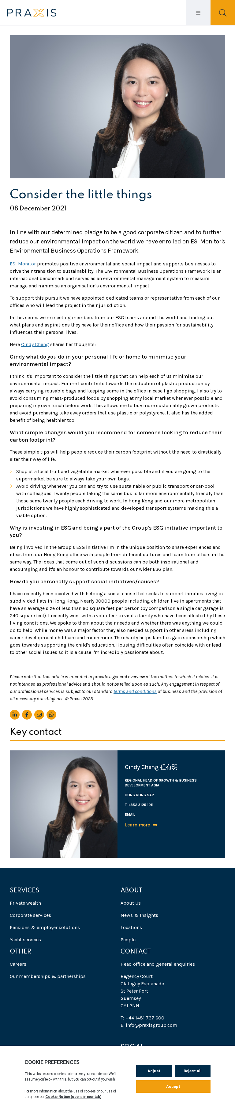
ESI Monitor (23, 264)
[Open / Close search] (223, 12)
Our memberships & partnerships (48, 976)
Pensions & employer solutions (45, 927)
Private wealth (25, 903)
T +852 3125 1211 (139, 805)
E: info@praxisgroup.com (149, 1025)
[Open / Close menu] (198, 12)
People (128, 939)
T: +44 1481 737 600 (142, 1018)
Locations (131, 927)
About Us (131, 903)
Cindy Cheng (35, 344)
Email (130, 814)
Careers (18, 964)
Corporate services (30, 915)
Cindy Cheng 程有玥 (151, 767)
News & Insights (139, 915)
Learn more (137, 825)
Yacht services (25, 939)
